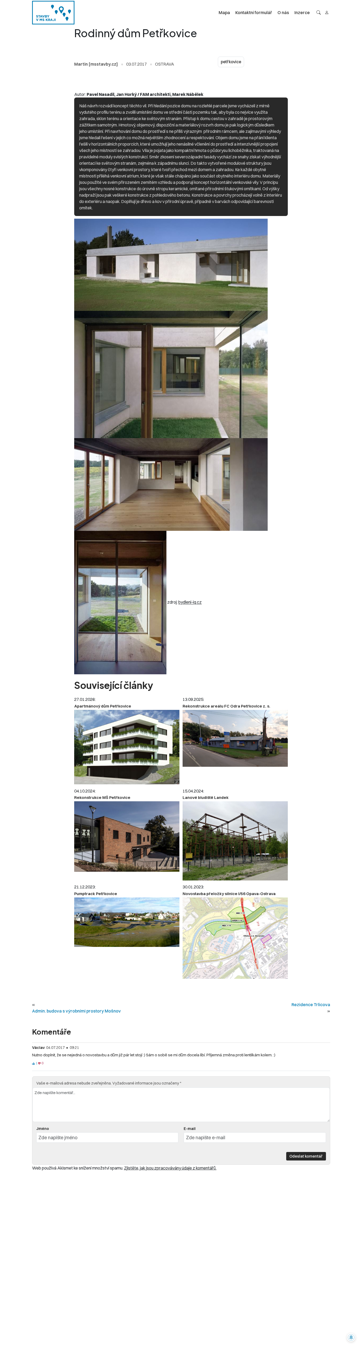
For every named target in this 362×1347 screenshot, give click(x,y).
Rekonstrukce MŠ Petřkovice (102, 797)
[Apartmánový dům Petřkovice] (126, 747)
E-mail (190, 1128)
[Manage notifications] (351, 1337)
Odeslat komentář (306, 1156)
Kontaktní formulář (253, 12)
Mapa (224, 12)
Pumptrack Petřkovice (95, 893)
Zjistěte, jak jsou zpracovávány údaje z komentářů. (170, 1168)
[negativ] (39, 1063)
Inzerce (302, 12)
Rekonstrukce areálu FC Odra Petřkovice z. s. (226, 706)
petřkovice (231, 61)
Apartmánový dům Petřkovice (102, 706)
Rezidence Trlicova (311, 1004)
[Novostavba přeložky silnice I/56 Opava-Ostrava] (235, 938)
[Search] (318, 12)
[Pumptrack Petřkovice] (126, 922)
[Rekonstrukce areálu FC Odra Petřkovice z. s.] (235, 738)
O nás (283, 12)
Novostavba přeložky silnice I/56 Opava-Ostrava (229, 893)
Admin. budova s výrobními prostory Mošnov (76, 1011)
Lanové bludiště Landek (206, 797)
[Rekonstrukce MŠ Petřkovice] (126, 836)
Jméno (42, 1128)
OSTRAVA (164, 64)
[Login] (326, 12)
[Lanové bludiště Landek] (235, 840)
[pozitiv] (33, 1063)
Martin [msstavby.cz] (96, 64)
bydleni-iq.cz (190, 602)
